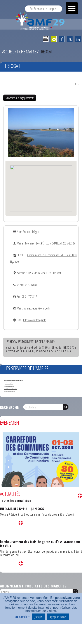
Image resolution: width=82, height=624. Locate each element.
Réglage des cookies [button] (57, 617)
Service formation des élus (9, 386)
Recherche (9, 407)
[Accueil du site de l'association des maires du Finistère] (41, 21)
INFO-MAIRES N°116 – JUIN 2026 (22, 509)
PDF (78, 84)
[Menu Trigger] (72, 8)
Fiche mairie (26, 51)
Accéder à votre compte (43, 9)
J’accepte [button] (38, 617)
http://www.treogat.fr (34, 320)
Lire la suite (80, 496)
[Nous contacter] (53, 39)
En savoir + (22, 616)
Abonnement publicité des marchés (33, 586)
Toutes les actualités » (15, 501)
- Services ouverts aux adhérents (9, 391)
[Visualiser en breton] (45, 39)
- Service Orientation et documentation (10, 388)
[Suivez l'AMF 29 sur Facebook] (62, 39)
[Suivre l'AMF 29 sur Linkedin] (78, 39)
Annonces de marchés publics (9, 384)
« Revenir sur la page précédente (19, 98)
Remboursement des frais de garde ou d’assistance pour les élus (40, 544)
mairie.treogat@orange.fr (36, 308)
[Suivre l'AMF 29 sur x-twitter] (70, 39)
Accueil (8, 51)
